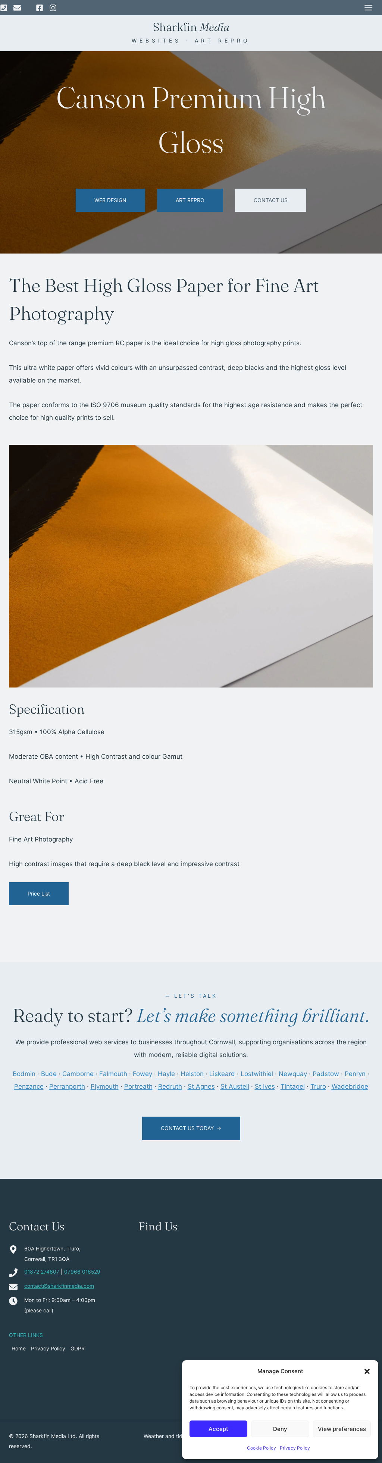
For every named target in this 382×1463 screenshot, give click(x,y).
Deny (280, 1428)
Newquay (293, 1073)
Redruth (170, 1086)
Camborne (78, 1073)
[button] (367, 1371)
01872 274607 (41, 1272)
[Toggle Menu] (368, 7)
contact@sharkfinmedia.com (59, 1286)
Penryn (355, 1073)
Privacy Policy (295, 1448)
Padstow (326, 1073)
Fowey (142, 1073)
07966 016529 (82, 1272)
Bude (49, 1073)
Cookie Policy (261, 1448)
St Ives (265, 1086)
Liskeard (222, 1073)
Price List (39, 893)
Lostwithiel (257, 1073)
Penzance (29, 1086)
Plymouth (105, 1086)
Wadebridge (350, 1086)
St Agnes (201, 1086)
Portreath (138, 1086)
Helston (192, 1073)
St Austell (234, 1086)
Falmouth (113, 1073)
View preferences (342, 1428)
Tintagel (293, 1086)
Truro (318, 1086)
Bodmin (24, 1073)
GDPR (78, 1349)
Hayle (166, 1073)
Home (19, 1349)
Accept (218, 1428)
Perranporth (67, 1086)
